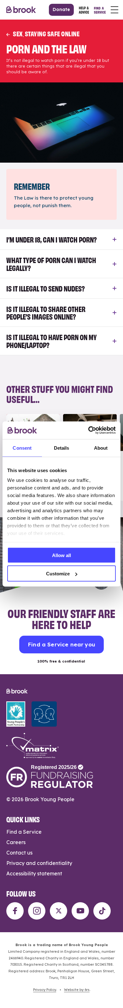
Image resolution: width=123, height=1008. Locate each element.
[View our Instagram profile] (36, 911)
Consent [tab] (22, 447)
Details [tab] (61, 447)
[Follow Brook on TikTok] (102, 911)
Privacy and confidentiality (39, 863)
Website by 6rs (77, 989)
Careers (16, 842)
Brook (21, 9)
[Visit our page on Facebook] (15, 911)
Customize (58, 573)
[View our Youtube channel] (80, 911)
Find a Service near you (61, 644)
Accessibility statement (34, 873)
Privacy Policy (44, 989)
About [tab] (101, 447)
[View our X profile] (58, 911)
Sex (18, 33)
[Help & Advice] (84, 10)
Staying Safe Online (52, 33)
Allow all (61, 555)
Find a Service (24, 832)
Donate (61, 9)
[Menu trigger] (114, 9)
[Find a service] (100, 10)
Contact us (19, 852)
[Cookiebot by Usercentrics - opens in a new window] (88, 430)
